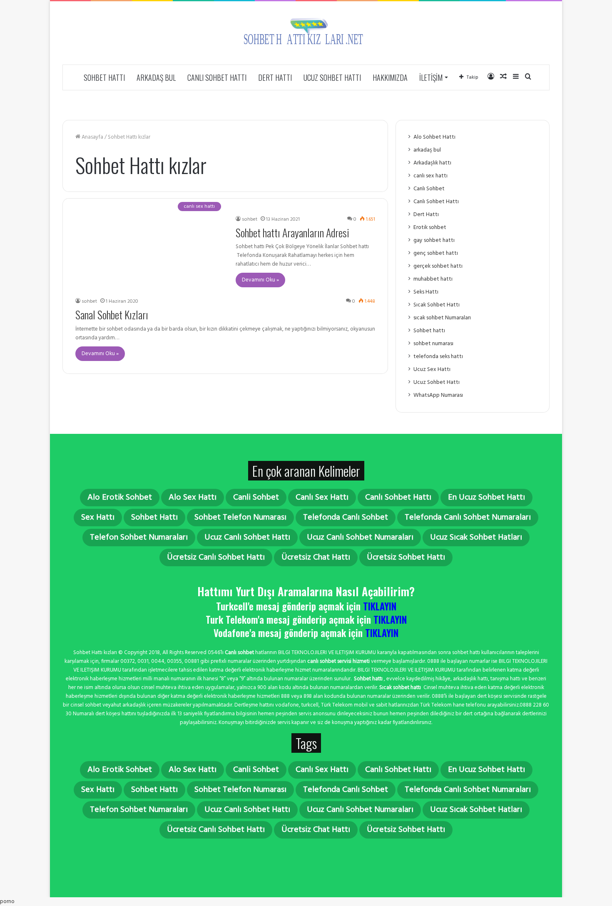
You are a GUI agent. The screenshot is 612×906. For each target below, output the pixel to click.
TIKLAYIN (379, 606)
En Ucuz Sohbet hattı (486, 497)
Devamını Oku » (260, 280)
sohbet (249, 219)
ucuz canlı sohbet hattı (247, 537)
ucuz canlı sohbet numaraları (360, 537)
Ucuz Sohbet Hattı (332, 77)
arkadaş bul (156, 77)
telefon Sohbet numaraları (139, 537)
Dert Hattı (275, 77)
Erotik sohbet (429, 227)
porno (7, 901)
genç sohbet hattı (435, 253)
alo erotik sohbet (119, 497)
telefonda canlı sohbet (345, 517)
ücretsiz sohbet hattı (406, 557)
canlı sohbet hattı (398, 497)
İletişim (431, 77)
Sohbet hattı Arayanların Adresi (292, 232)
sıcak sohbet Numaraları (442, 318)
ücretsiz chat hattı (315, 557)
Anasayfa (91, 137)
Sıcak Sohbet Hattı (436, 305)
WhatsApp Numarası (438, 395)
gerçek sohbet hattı (438, 266)
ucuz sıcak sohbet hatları (476, 537)
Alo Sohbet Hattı (434, 137)
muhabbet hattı (433, 279)
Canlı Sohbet (429, 188)
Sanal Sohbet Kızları (111, 314)
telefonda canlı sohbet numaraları (468, 517)
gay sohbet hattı (434, 240)
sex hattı (97, 517)
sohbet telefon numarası (240, 517)
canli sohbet (256, 497)
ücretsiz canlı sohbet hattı (216, 557)
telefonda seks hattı (438, 356)
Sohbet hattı (104, 77)
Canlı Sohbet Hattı (216, 77)
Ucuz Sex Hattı (431, 369)
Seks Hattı (425, 292)
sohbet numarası (433, 343)
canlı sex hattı (430, 176)
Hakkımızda (390, 77)
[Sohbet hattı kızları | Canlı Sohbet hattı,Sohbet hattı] (306, 33)
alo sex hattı (192, 497)
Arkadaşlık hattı (432, 163)
